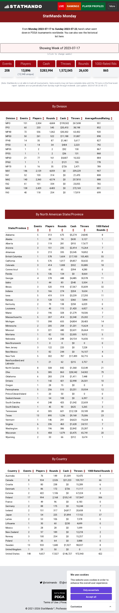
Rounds (51, 118)
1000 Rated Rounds (102, 228)
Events (24, 118)
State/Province (17, 228)
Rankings (73, 6)
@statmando (50, 582)
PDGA (34, 32)
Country (13, 470)
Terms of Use (50, 602)
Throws (75, 118)
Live (61, 6)
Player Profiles (93, 6)
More (112, 6)
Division (11, 118)
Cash (63, 118)
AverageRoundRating (97, 118)
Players (37, 118)
